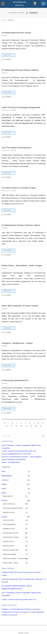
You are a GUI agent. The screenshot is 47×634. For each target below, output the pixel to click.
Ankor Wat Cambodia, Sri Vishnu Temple (20, 306)
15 (31, 426)
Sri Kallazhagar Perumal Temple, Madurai (20, 70)
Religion (4, 517)
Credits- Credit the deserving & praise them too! (19, 451)
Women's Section (8, 512)
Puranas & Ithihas (9, 529)
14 (26, 426)
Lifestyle (5, 500)
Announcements (7, 476)
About (4, 471)
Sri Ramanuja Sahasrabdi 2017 (15, 380)
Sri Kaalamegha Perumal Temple (16, 33)
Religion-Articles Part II (11, 537)
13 (21, 426)
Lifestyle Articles (9, 504)
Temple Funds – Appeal (10, 563)
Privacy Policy (23, 633)
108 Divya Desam (8, 520)
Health (4, 488)
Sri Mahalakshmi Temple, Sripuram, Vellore (21, 225)
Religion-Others (8, 541)
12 (16, 426)
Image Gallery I (8, 496)
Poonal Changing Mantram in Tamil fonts (16, 454)
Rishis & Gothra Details (11, 550)
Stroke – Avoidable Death (11, 462)
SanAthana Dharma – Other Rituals (15, 558)
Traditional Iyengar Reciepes (13, 508)
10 (7, 426)
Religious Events (8, 546)
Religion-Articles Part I (11, 533)
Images (4, 493)
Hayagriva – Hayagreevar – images (17, 343)
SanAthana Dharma (9, 554)
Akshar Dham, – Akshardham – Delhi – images (22, 266)
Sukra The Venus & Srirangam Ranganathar (21, 107)
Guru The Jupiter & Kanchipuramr (16, 148)
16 (36, 426)
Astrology (6, 110)
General (5, 35)
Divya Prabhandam (9, 524)
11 (11, 426)
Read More (7, 55)
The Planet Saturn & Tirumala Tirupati (19, 188)
